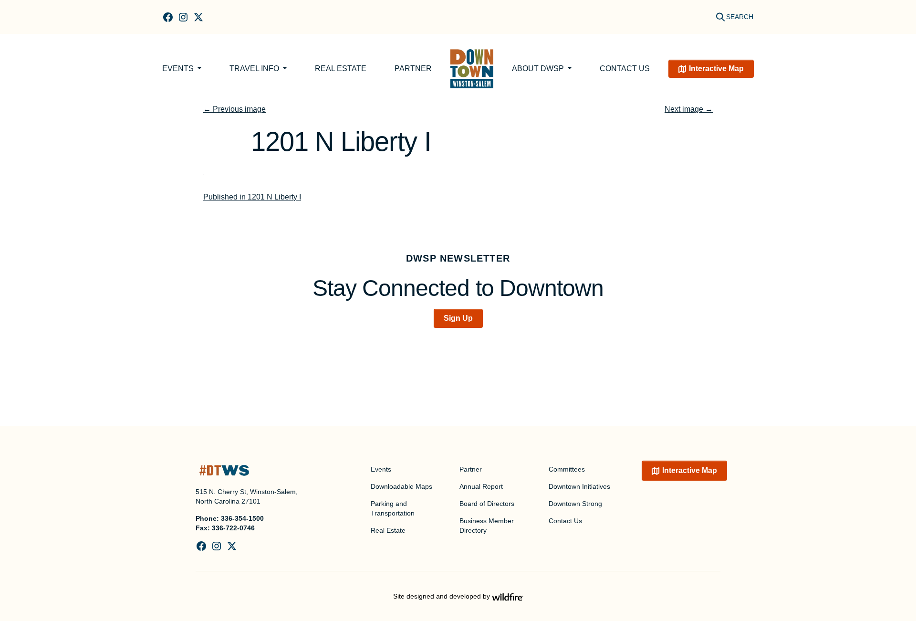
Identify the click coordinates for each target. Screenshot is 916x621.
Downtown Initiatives (579, 486)
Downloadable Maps (401, 486)
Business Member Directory (486, 525)
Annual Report (481, 486)
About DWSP (539, 68)
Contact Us (625, 68)
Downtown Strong (575, 503)
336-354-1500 (242, 518)
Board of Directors (486, 503)
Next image (689, 109)
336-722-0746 (233, 528)
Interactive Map (716, 68)
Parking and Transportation (393, 508)
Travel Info (255, 68)
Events (179, 68)
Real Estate (340, 68)
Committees (567, 469)
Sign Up (458, 318)
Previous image (234, 109)
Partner (413, 68)
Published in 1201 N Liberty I (252, 197)
